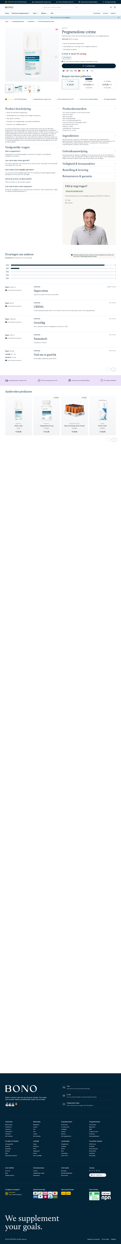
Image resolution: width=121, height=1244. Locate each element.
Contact (105, 13)
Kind (62, 1151)
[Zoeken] (77, 7)
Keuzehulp (97, 13)
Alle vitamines (9, 1136)
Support (113, 13)
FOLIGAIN (91, 1146)
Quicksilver (92, 1153)
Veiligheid (113, 1239)
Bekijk (68, 17)
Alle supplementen (66, 1136)
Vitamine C (8, 1129)
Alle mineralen (37, 1136)
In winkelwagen (90, 66)
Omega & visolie (93, 1131)
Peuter (63, 1148)
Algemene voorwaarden (93, 1239)
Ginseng (7, 1151)
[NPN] (106, 1196)
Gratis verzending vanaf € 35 (65, 2)
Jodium (35, 1134)
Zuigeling (63, 1146)
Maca (6, 1153)
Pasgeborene (64, 1144)
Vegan (35, 1144)
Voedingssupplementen (18, 21)
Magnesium (36, 1124)
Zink (34, 1129)
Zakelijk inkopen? (9, 1175)
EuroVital (64, 28)
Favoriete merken (95, 1141)
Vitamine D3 (8, 1127)
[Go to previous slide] (108, 439)
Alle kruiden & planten (11, 1155)
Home (7, 13)
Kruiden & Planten (12, 1141)
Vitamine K (8, 1134)
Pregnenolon (31, 21)
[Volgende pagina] (113, 369)
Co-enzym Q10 (65, 1127)
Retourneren (64, 1175)
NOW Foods (92, 1144)
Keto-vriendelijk (37, 1155)
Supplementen (66, 1122)
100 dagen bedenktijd (110, 2)
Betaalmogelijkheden (66, 1173)
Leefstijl (36, 1141)
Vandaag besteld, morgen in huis (42, 2)
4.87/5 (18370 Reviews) (21, 2)
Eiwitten (63, 1134)
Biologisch (36, 1146)
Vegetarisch (36, 1151)
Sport (35, 13)
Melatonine (92, 1127)
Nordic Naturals (93, 1148)
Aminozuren (64, 1124)
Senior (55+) (64, 1155)
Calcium (35, 1127)
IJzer (34, 1131)
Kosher (35, 1153)
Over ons (7, 1171)
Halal (34, 1148)
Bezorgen (63, 1171)
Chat (68, 200)
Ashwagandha (9, 1144)
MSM (90, 1129)
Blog (6, 1173)
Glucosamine (92, 1124)
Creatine (63, 1131)
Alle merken (92, 1155)
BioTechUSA (92, 1151)
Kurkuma (7, 1146)
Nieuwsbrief (36, 1175)
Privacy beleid (105, 1239)
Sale (52, 13)
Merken (43, 13)
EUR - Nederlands (97, 1175)
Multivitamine (8, 1124)
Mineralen (36, 1122)
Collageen (64, 1129)
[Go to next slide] (114, 439)
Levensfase (65, 1141)
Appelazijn (8, 1148)
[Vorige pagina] (108, 369)
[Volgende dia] (56, 57)
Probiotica (92, 1134)
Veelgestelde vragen (38, 1173)
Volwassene (64, 1153)
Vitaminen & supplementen (20, 13)
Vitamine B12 (8, 1131)
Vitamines (8, 1122)
